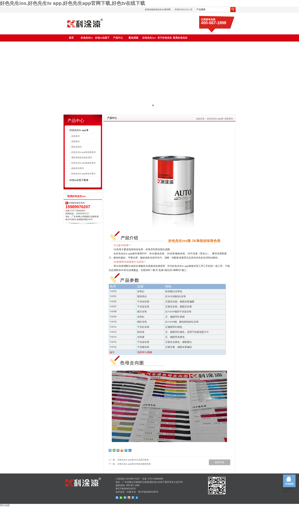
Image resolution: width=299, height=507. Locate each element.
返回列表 (219, 462)
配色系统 (133, 37)
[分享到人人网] (130, 450)
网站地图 (5, 505)
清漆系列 (75, 141)
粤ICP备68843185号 (126, 488)
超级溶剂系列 (77, 168)
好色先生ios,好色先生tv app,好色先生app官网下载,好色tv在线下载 (72, 3)
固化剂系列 (76, 147)
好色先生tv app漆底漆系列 (83, 152)
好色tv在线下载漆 (79, 180)
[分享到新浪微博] (122, 450)
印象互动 (131, 492)
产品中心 (118, 37)
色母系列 (75, 136)
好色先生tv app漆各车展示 (83, 173)
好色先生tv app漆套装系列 (83, 163)
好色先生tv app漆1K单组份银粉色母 (134, 464)
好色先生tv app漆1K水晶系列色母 (133, 460)
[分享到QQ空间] (118, 450)
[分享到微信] (114, 450)
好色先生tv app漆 (79, 130)
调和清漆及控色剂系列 (81, 157)
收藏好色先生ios (182, 9)
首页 (71, 37)
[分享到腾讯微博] (126, 450)
